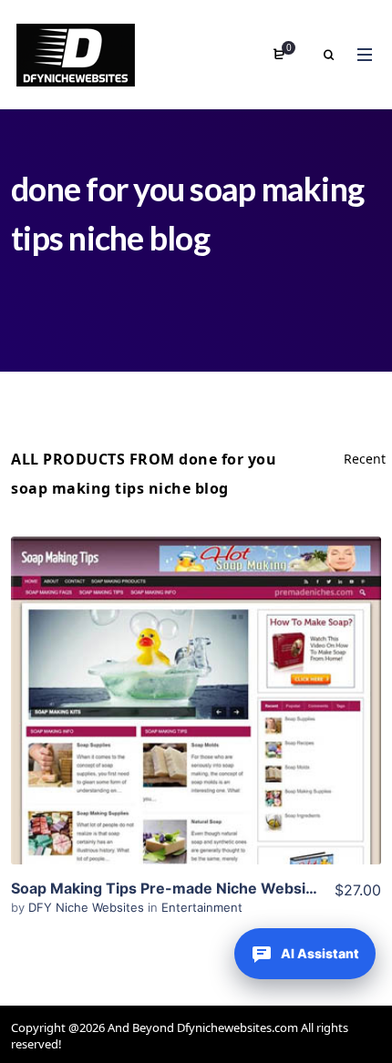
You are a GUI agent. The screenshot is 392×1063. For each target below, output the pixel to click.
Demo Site (196, 729)
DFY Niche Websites (88, 907)
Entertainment (201, 907)
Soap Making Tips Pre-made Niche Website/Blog (184, 888)
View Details (196, 673)
